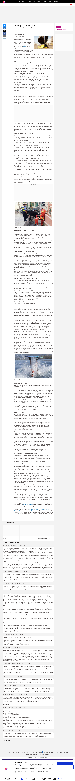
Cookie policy (39, 752)
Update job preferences (61, 29)
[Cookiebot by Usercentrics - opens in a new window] (7, 779)
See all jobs (58, 27)
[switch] (33, 779)
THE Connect (59, 752)
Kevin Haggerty (17, 34)
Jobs (34, 1)
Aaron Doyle (22, 34)
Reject (65, 766)
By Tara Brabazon (5, 539)
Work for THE (25, 752)
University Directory (44, 754)
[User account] (71, 4)
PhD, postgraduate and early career (32, 518)
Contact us (11, 752)
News (23, 1)
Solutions (56, 1)
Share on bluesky (4, 25)
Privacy (32, 752)
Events (44, 1)
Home (18, 1)
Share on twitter (4, 31)
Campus (50, 1)
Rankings (29, 1)
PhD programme (36, 95)
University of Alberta (28, 504)
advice (24, 46)
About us (18, 752)
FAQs (6, 752)
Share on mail (4, 36)
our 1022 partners (22, 764)
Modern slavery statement (32, 754)
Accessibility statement (49, 752)
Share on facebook (4, 33)
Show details (61, 778)
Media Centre (67, 752)
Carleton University (40, 506)
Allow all (65, 763)
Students (39, 1)
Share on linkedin (4, 28)
